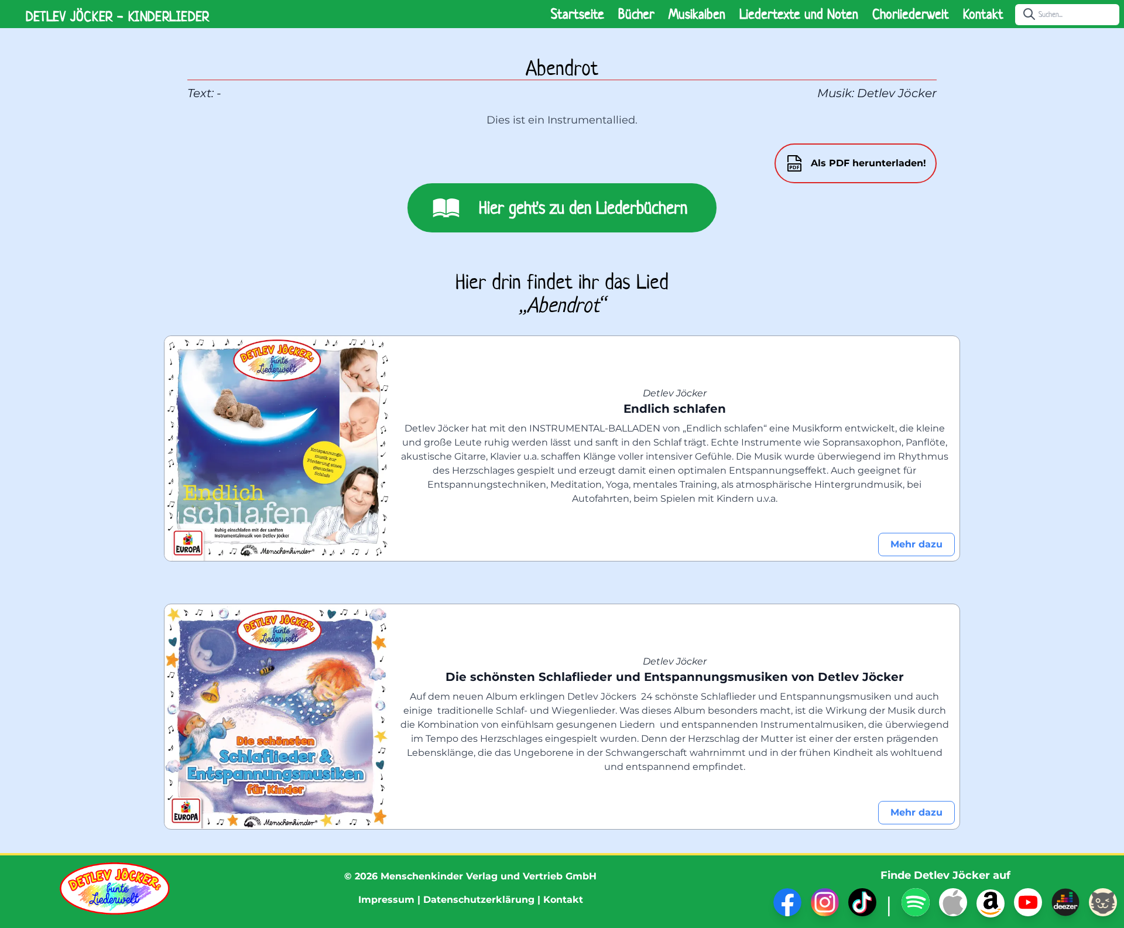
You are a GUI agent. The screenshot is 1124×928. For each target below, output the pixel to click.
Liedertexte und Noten (798, 14)
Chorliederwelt (910, 14)
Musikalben (697, 14)
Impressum (386, 899)
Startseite (577, 14)
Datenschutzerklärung (478, 899)
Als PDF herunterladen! (868, 163)
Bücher (636, 14)
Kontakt (983, 14)
